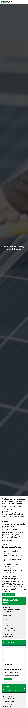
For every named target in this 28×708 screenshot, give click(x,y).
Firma (5, 655)
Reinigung (6, 690)
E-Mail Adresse (7, 664)
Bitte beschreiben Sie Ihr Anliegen (12, 669)
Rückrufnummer (8, 659)
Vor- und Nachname (9, 650)
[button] (14, 609)
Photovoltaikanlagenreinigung (14, 688)
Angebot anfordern (8, 594)
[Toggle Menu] (25, 2)
